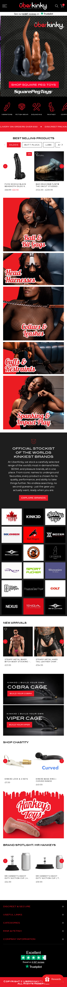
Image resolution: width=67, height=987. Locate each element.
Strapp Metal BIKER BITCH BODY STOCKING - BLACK (17, 660)
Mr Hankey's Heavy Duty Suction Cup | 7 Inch (47, 877)
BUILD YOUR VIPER (19, 725)
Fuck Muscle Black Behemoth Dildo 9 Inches (15, 185)
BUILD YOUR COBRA (21, 693)
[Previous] (5, 145)
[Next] (62, 145)
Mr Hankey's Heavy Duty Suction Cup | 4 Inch (16, 877)
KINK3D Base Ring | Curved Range (46, 780)
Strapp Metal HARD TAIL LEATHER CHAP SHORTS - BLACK (47, 660)
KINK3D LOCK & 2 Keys (16, 779)
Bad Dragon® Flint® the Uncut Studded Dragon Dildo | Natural (47, 185)
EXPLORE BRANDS (33, 498)
